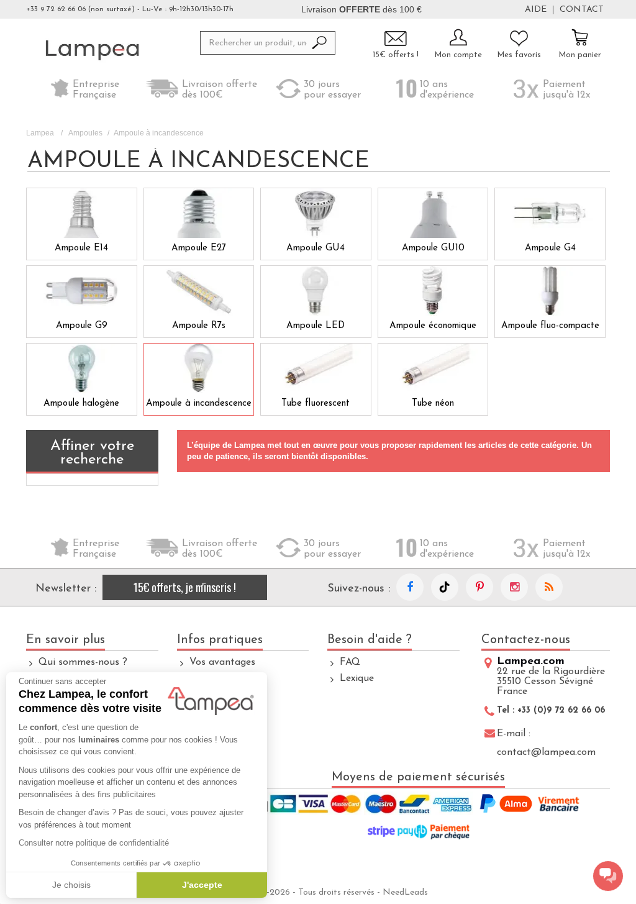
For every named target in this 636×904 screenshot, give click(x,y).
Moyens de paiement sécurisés (418, 777)
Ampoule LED (315, 326)
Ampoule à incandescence (199, 403)
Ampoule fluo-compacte (550, 326)
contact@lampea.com (546, 752)
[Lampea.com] (92, 50)
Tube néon (433, 403)
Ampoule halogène (81, 403)
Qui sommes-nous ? (83, 662)
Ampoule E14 (81, 248)
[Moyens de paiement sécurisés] (418, 819)
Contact (582, 10)
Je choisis (71, 885)
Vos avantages (222, 662)
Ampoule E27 (198, 248)
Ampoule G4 (550, 248)
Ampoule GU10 (433, 248)
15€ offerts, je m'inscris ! (185, 587)
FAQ (350, 662)
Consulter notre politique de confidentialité (94, 842)
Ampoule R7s (198, 326)
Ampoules (85, 133)
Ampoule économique (432, 326)
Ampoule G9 (81, 326)
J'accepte (202, 885)
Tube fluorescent (315, 403)
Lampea (40, 133)
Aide (536, 10)
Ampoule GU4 (315, 248)
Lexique (357, 678)
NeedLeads (405, 892)
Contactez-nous (525, 640)
